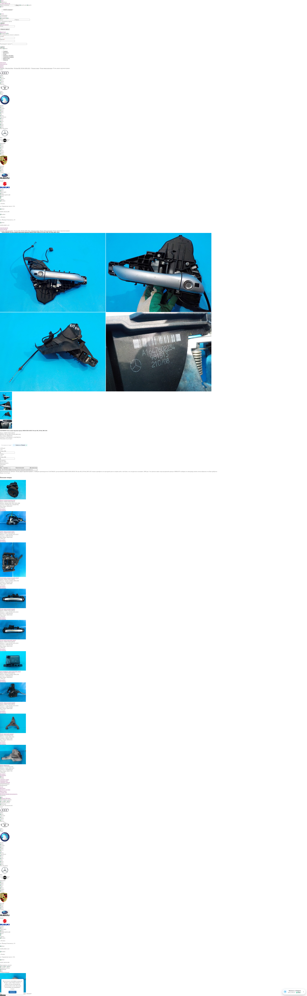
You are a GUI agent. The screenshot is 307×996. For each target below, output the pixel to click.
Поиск (17, 5)
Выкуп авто (6, 58)
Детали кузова (35, 68)
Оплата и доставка (8, 55)
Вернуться (3, 32)
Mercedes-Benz (9, 68)
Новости (5, 60)
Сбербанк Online (4, 779)
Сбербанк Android (5, 782)
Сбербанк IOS (4, 781)
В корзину (3, 995)
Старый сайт (3, 792)
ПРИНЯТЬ (12, 992)
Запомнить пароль (7, 21)
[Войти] (2, 23)
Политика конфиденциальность (8, 794)
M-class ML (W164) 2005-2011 (22, 68)
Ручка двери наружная (46, 68)
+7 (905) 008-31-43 (5, 3)
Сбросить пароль (5, 29)
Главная (5, 51)
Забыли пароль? (4, 24)
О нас (4, 54)
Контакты (6, 52)
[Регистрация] (2, 47)
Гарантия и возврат (8, 57)
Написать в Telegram (20, 445)
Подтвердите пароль (6, 44)
